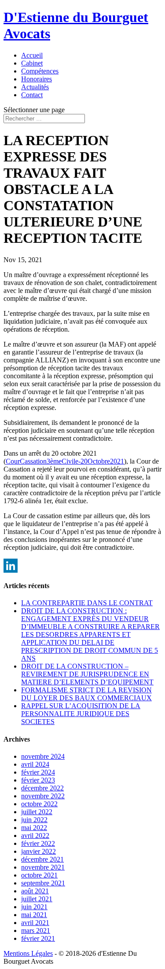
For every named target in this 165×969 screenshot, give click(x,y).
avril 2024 (35, 764)
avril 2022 (35, 835)
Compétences (40, 71)
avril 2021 (35, 922)
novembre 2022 (43, 796)
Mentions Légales (28, 953)
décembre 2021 (42, 859)
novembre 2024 (43, 756)
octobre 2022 (39, 804)
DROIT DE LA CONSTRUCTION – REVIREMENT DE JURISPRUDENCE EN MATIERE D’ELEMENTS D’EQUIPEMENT (87, 674)
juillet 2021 (36, 899)
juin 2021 (34, 906)
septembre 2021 (43, 883)
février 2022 (38, 843)
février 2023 (38, 780)
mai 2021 (34, 914)
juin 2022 (34, 819)
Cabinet (32, 63)
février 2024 (38, 772)
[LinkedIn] (82, 566)
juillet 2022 (36, 811)
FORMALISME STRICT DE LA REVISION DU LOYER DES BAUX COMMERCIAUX (86, 694)
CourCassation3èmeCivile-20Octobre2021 (65, 461)
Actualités (35, 87)
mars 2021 (35, 930)
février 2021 (38, 938)
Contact (32, 95)
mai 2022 (34, 827)
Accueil (32, 55)
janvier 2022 (38, 851)
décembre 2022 (42, 788)
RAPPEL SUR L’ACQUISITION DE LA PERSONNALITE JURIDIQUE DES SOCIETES (80, 713)
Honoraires (36, 79)
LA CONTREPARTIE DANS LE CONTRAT (87, 603)
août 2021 (35, 891)
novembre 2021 (43, 867)
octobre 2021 (39, 875)
